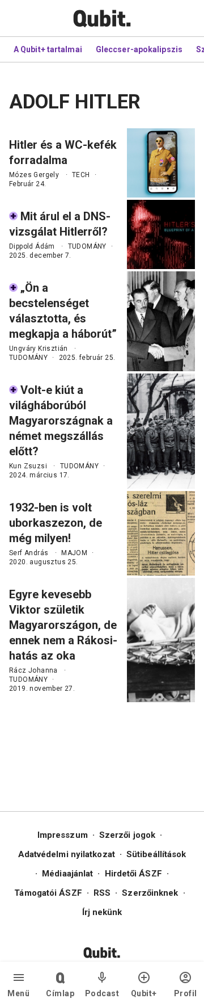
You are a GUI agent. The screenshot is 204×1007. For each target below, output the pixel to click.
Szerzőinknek (150, 893)
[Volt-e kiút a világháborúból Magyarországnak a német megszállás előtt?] (161, 431)
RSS (102, 893)
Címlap (60, 993)
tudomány (87, 246)
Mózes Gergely (34, 175)
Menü (18, 993)
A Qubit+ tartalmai (48, 49)
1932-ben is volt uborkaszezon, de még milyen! (55, 523)
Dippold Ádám (32, 246)
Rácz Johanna (33, 670)
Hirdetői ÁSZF (133, 873)
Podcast (102, 993)
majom (74, 553)
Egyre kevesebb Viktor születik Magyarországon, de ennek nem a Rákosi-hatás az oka (63, 625)
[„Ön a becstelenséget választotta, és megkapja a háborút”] (161, 321)
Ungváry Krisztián (38, 349)
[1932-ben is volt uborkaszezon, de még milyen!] (161, 533)
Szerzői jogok (127, 835)
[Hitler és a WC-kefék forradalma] (161, 163)
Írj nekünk (102, 912)
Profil (185, 993)
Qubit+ (144, 993)
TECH (81, 175)
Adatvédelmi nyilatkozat (66, 854)
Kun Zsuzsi (28, 466)
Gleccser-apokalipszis (139, 49)
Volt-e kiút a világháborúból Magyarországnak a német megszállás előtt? (61, 420)
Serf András (28, 553)
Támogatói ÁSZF (48, 893)
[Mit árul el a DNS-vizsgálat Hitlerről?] (161, 234)
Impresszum (62, 835)
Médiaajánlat (67, 873)
